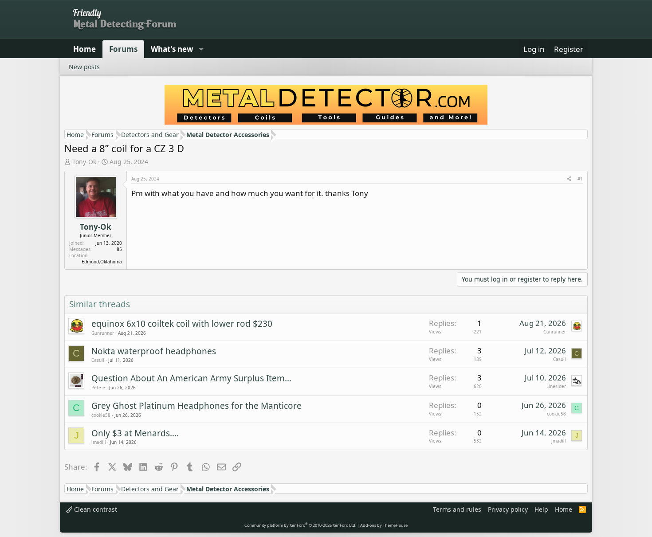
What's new (172, 49)
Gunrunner (102, 333)
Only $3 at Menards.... (135, 433)
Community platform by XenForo (300, 525)
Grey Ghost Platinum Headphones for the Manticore (196, 406)
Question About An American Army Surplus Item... (191, 378)
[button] (201, 49)
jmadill (98, 442)
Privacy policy (508, 509)
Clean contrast (94, 509)
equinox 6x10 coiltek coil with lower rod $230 (181, 323)
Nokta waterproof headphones (153, 351)
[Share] (569, 178)
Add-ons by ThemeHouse (384, 525)
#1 (580, 179)
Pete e (98, 387)
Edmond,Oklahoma (102, 262)
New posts (84, 67)
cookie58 (100, 415)
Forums (123, 49)
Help (541, 509)
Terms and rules (457, 509)
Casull (97, 360)
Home (84, 49)
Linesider (556, 386)
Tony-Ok (84, 161)
